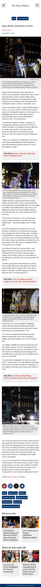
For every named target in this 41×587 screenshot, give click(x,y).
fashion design (8, 497)
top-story (17, 502)
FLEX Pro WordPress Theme (19, 585)
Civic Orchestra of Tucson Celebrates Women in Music (30, 534)
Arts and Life (23, 18)
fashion (22, 493)
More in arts (9, 513)
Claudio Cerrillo (34, 79)
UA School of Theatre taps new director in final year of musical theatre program (10, 535)
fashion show (22, 497)
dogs (4, 493)
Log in (32, 585)
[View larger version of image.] (20, 57)
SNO (29, 585)
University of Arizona (11, 506)
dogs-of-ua (13, 493)
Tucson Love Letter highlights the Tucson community (10, 568)
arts (13, 18)
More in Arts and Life (14, 547)
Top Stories (7, 502)
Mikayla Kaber (7, 30)
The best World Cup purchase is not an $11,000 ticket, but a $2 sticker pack (29, 569)
